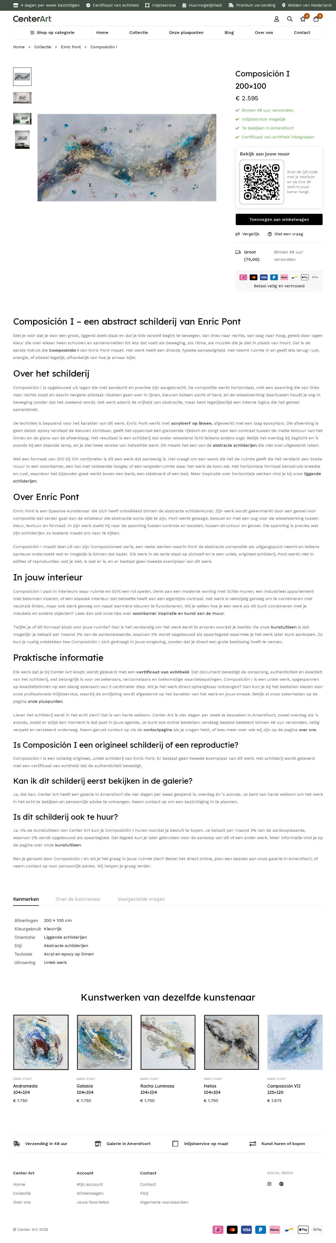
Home (19, 47)
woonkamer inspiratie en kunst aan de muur (178, 613)
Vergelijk (250, 233)
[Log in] (276, 19)
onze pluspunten (45, 701)
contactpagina (158, 729)
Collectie (42, 47)
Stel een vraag (289, 233)
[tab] (26, 899)
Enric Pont (71, 47)
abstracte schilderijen (235, 445)
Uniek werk (55, 962)
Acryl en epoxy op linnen (69, 953)
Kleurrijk (52, 928)
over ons (307, 729)
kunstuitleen (284, 627)
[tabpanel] (168, 941)
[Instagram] (269, 1184)
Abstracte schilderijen (66, 945)
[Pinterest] (281, 1184)
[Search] (289, 19)
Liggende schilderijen (65, 937)
